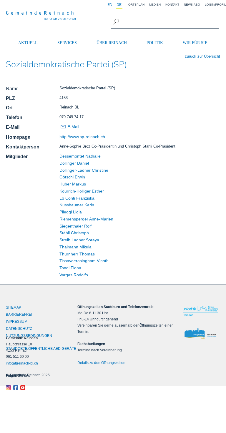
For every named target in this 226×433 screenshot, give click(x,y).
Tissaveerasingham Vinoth (84, 260)
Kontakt (172, 4)
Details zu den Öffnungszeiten (101, 363)
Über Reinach (112, 43)
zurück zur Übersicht (202, 56)
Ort (9, 107)
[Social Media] (32, 387)
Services (67, 43)
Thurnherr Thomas (77, 254)
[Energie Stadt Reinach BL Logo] (200, 333)
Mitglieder (17, 156)
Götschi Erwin (72, 177)
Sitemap (13, 307)
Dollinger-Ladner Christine (83, 170)
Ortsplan (136, 4)
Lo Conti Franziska (76, 198)
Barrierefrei (19, 314)
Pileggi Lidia (70, 212)
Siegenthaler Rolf (75, 226)
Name (12, 88)
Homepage (18, 137)
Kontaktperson (22, 146)
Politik (155, 43)
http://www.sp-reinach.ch (82, 136)
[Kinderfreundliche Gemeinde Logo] (200, 311)
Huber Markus (72, 184)
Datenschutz (19, 329)
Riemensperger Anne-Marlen (86, 219)
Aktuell (28, 43)
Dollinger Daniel (74, 163)
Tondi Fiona (70, 267)
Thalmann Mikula (75, 247)
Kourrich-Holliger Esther (81, 191)
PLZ (10, 98)
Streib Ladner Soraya (79, 240)
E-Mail (12, 127)
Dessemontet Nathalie (80, 156)
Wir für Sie (195, 43)
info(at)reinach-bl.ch (22, 363)
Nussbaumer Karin (76, 205)
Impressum (16, 322)
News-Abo (192, 4)
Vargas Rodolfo (73, 274)
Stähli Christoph (74, 232)
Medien (155, 4)
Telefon (14, 117)
